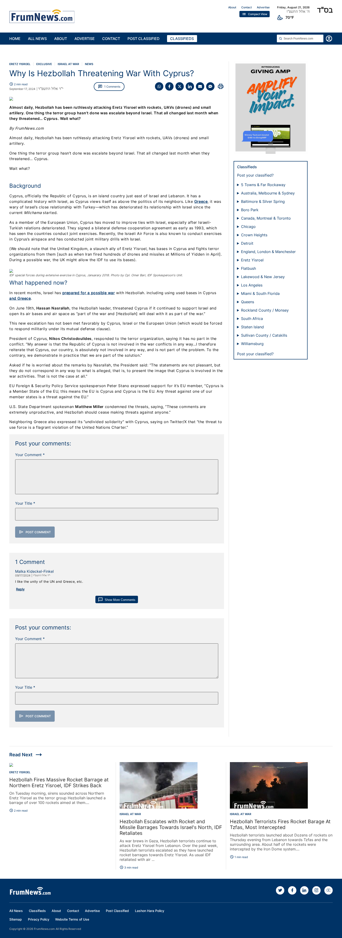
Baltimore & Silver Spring (263, 201)
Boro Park (249, 209)
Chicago (248, 226)
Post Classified (143, 38)
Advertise (263, 7)
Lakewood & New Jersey (263, 276)
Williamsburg (252, 343)
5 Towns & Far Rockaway (263, 184)
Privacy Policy (38, 919)
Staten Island (252, 327)
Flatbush (248, 268)
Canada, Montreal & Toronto (266, 218)
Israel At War (68, 64)
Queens (247, 302)
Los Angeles (251, 285)
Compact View (254, 14)
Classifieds (182, 38)
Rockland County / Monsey (265, 310)
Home (14, 38)
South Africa (252, 318)
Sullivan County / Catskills (264, 335)
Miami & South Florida (260, 293)
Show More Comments (117, 599)
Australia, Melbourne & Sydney (268, 193)
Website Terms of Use (72, 919)
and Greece (20, 298)
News (89, 64)
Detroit (247, 243)
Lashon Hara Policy (149, 911)
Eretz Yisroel (19, 64)
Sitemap (15, 919)
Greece (201, 201)
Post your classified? (255, 175)
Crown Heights (254, 235)
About (232, 7)
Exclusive (44, 64)
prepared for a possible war (88, 292)
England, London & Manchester (268, 251)
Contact (246, 7)
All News (37, 38)
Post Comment (35, 532)
